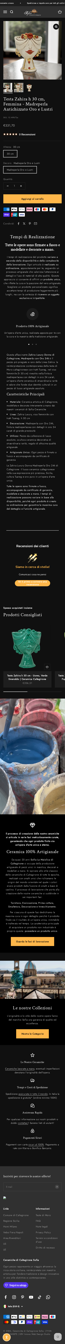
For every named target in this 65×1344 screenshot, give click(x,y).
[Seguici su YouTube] (31, 1297)
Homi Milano (10, 1226)
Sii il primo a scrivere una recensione (32, 583)
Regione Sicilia (11, 1221)
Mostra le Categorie (33, 1033)
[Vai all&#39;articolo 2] (18, 88)
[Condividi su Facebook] (18, 223)
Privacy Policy (43, 1232)
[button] (7, 1337)
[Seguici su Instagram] (14, 1297)
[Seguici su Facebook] (5, 1297)
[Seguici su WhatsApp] (48, 1297)
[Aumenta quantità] (21, 186)
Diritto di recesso (45, 1247)
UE (4, 1249)
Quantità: (8, 179)
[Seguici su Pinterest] (22, 1297)
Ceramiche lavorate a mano (19, 1068)
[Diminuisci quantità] (8, 186)
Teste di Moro (43, 1215)
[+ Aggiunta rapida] (47, 667)
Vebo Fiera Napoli (13, 1232)
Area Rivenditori (12, 1238)
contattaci (23, 1123)
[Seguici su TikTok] (39, 1297)
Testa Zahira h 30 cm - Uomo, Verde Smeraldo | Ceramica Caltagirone (27, 677)
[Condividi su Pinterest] (30, 223)
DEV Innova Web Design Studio (35, 1334)
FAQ (38, 1221)
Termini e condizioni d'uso (47, 1239)
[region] (32, 323)
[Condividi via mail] (35, 223)
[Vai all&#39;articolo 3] (29, 88)
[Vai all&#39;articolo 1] (8, 88)
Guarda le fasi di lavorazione (32, 941)
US (4, 1243)
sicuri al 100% (36, 1144)
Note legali (42, 1226)
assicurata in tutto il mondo (33, 1094)
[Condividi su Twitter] (24, 223)
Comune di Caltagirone (16, 1215)
